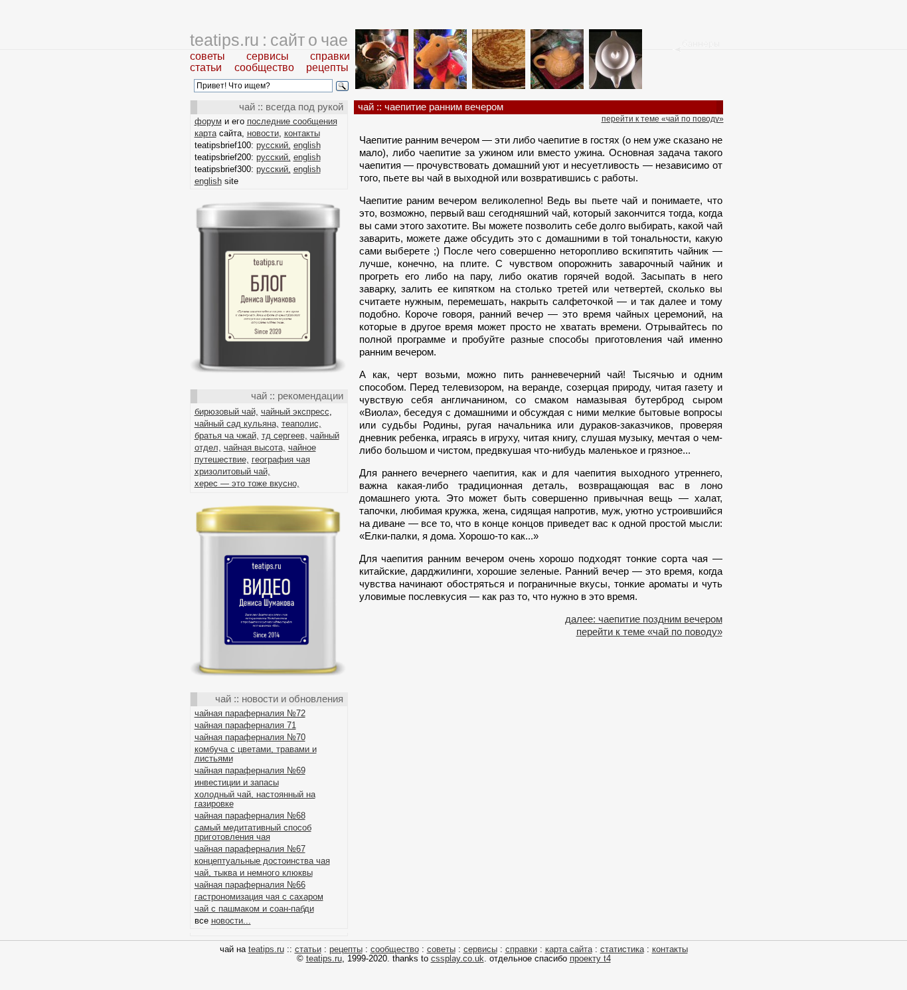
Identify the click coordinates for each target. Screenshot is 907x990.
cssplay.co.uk (457, 958)
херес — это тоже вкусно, (247, 483)
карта (205, 133)
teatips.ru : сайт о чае (269, 40)
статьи (206, 67)
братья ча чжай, (227, 436)
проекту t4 (590, 958)
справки (330, 56)
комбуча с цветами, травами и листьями (256, 753)
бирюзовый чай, (226, 412)
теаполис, (301, 424)
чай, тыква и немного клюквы (254, 873)
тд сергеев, (284, 436)
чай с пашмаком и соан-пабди (254, 909)
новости (263, 133)
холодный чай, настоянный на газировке (255, 799)
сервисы (267, 56)
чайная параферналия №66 (250, 885)
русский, (273, 145)
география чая (281, 459)
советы (207, 56)
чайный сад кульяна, (237, 424)
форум (208, 121)
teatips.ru (266, 949)
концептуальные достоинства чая (262, 861)
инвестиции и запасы (237, 782)
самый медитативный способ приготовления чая (253, 832)
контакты (302, 133)
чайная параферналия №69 (250, 770)
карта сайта (568, 949)
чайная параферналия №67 (250, 849)
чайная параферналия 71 (245, 725)
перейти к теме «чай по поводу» (663, 119)
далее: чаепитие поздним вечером (643, 619)
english (307, 145)
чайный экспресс (295, 412)
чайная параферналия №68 (250, 816)
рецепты (327, 67)
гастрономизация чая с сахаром (259, 897)
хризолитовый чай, (232, 471)
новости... (231, 921)
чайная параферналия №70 (250, 737)
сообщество (264, 67)
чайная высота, (255, 447)
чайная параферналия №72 (250, 713)
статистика (622, 949)
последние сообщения (292, 121)
